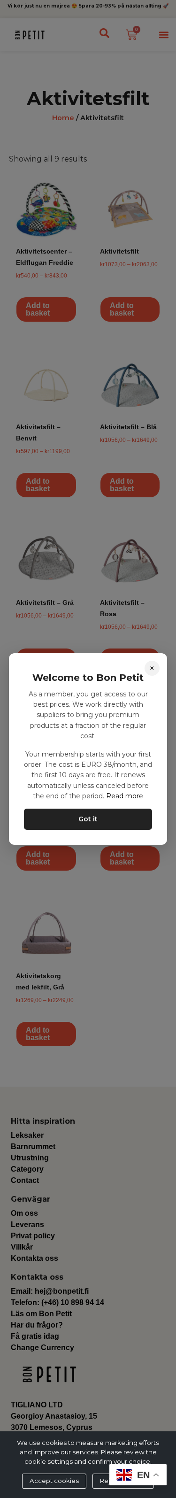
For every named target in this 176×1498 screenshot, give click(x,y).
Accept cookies (54, 1480)
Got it (88, 819)
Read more (124, 796)
